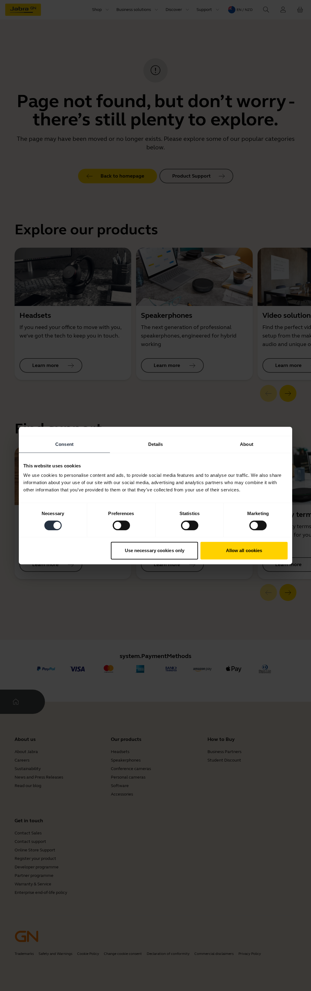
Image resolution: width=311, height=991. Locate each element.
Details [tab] (155, 444)
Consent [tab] (64, 444)
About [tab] (246, 444)
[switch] (121, 525)
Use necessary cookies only (155, 550)
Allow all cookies (244, 550)
